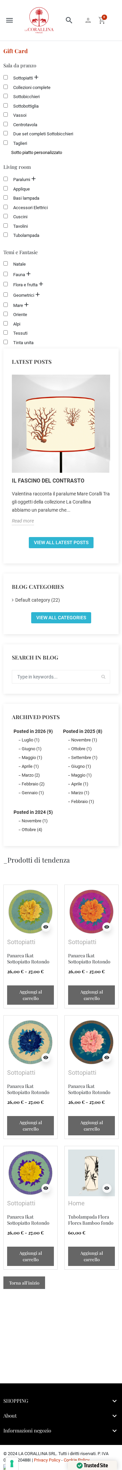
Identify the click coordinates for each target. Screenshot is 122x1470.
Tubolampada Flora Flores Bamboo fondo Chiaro (91, 1222)
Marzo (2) (31, 775)
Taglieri (20, 143)
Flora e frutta (25, 284)
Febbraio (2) (33, 783)
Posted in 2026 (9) (33, 731)
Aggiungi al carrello (30, 995)
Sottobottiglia (26, 106)
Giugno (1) (32, 748)
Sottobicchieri (26, 96)
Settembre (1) (84, 757)
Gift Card (15, 50)
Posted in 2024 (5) (33, 812)
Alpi (16, 324)
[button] (69, 20)
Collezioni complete (31, 87)
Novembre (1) (84, 739)
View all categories (61, 617)
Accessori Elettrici (30, 207)
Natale (19, 264)
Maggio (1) (32, 757)
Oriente (20, 314)
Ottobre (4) (32, 829)
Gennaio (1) (33, 792)
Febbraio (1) (82, 801)
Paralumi (21, 179)
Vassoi (19, 115)
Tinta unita (23, 342)
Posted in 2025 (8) (82, 731)
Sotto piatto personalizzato (36, 152)
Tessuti (20, 333)
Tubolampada (26, 235)
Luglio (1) (31, 739)
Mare (18, 305)
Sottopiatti (23, 78)
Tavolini (20, 226)
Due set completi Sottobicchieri (43, 133)
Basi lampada (26, 198)
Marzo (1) (80, 792)
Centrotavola (25, 124)
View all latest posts (61, 542)
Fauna (19, 274)
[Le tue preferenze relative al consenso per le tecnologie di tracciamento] (11, 1463)
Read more (23, 521)
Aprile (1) (30, 766)
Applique (21, 189)
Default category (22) (37, 600)
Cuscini (20, 216)
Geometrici (23, 295)
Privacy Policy (47, 1460)
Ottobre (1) (81, 748)
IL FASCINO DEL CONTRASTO (48, 480)
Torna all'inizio (24, 1283)
